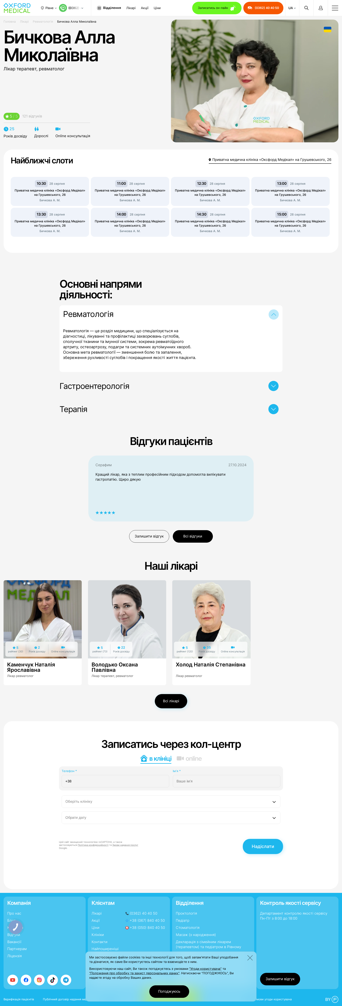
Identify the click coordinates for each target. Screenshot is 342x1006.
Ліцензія (14, 956)
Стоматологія (188, 927)
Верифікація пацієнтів (19, 999)
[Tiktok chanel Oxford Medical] (52, 980)
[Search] (306, 8)
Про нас (14, 913)
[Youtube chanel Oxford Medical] (12, 980)
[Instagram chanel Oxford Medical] (39, 980)
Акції (144, 8)
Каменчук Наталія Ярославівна (31, 667)
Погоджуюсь (169, 991)
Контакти (99, 942)
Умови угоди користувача (273, 999)
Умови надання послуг (125, 845)
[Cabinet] (321, 8)
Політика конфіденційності (93, 845)
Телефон (69, 771)
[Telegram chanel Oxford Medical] (66, 980)
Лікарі (131, 8)
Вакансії (14, 942)
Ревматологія (43, 21)
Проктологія (186, 913)
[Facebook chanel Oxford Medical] (26, 980)
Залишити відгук (149, 536)
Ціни (157, 8)
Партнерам (17, 949)
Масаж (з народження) (196, 935)
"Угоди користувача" (205, 969)
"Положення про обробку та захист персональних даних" (134, 973)
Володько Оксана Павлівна (115, 667)
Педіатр (182, 920)
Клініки (98, 935)
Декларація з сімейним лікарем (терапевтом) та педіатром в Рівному (208, 944)
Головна (10, 21)
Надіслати (263, 846)
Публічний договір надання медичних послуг (74, 999)
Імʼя (177, 771)
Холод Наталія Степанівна (210, 664)
